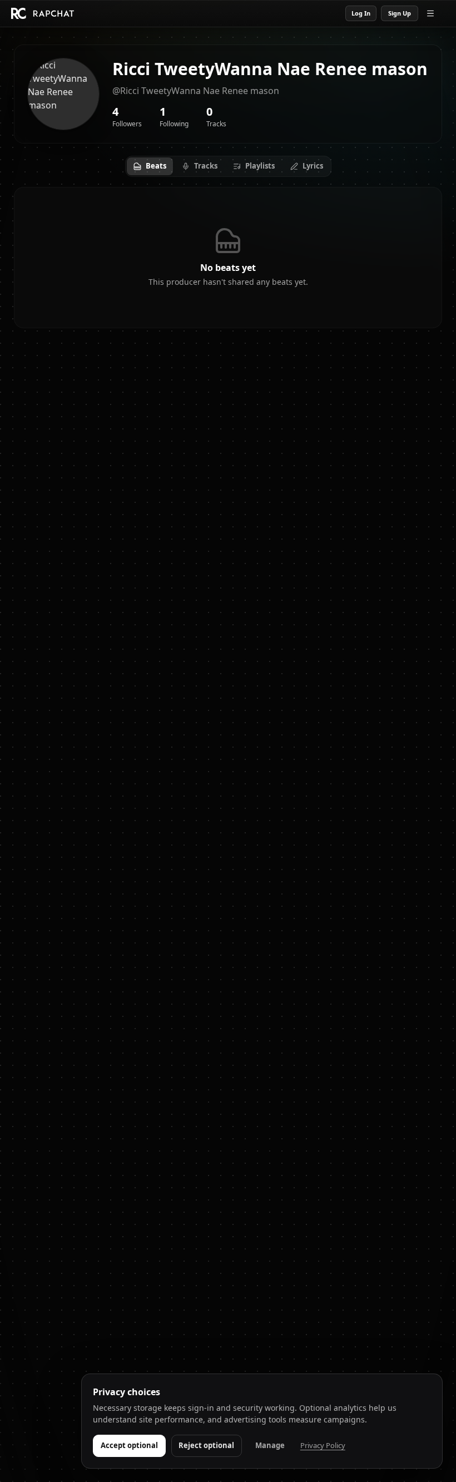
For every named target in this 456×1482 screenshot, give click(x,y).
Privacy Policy (322, 1445)
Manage (270, 1445)
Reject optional (206, 1445)
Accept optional (129, 1445)
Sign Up (399, 13)
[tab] (150, 166)
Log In (360, 13)
